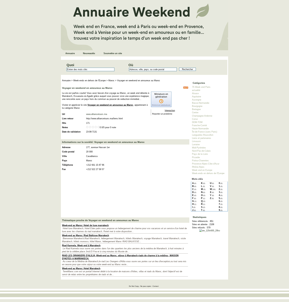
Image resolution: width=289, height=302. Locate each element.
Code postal (68, 151)
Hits (64, 123)
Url (63, 114)
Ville (64, 156)
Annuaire (70, 53)
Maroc (111, 80)
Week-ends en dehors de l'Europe (208, 173)
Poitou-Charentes (200, 160)
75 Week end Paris (201, 87)
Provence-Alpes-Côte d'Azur (205, 163)
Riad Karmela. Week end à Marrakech (81, 245)
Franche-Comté (199, 125)
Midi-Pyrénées (199, 147)
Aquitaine (196, 96)
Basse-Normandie (200, 103)
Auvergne (196, 99)
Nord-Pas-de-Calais (201, 151)
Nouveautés (89, 53)
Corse (195, 119)
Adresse (66, 147)
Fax (64, 169)
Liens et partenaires (201, 138)
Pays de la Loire (200, 154)
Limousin (196, 141)
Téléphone (67, 165)
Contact (156, 286)
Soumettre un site (113, 53)
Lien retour (67, 118)
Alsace (195, 93)
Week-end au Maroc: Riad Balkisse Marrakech (85, 235)
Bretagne (196, 109)
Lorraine (196, 144)
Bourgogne (197, 106)
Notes (65, 127)
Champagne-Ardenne (202, 116)
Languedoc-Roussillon (202, 135)
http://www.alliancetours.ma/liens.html (104, 118)
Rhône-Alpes (198, 167)
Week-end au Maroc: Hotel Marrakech (81, 268)
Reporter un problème (162, 114)
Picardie (196, 157)
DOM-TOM (197, 122)
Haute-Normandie (200, 128)
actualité (196, 90)
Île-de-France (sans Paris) (204, 131)
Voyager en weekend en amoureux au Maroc (138, 80)
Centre (195, 112)
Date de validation (71, 131)
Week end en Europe (202, 170)
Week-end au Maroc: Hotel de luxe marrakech (85, 225)
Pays (64, 160)
